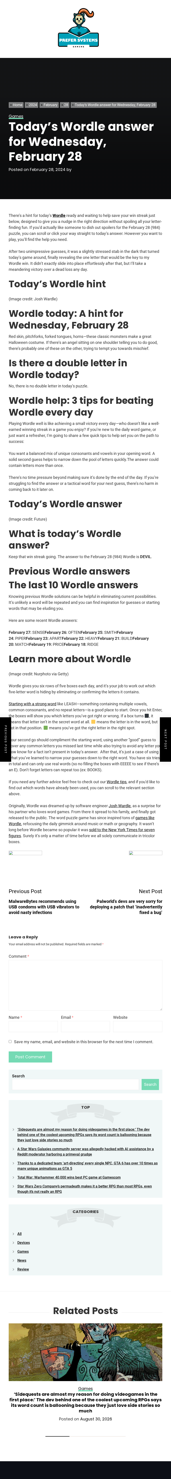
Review (23, 1269)
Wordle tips (116, 781)
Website (120, 1017)
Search (18, 1076)
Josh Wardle (120, 805)
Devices (23, 1243)
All (19, 1234)
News (21, 1260)
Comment (19, 956)
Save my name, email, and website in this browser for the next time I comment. (83, 1041)
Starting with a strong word (32, 704)
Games (23, 1251)
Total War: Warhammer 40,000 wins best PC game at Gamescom (69, 1177)
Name (15, 1017)
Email (67, 1017)
